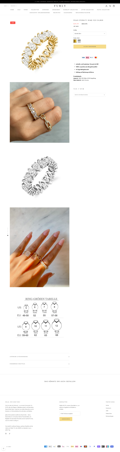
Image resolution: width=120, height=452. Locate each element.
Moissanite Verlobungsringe (40, 12)
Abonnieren (66, 419)
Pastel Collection (103, 9)
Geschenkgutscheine (83, 12)
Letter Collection (87, 9)
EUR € (5, 6)
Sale (19, 9)
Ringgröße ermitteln (17, 364)
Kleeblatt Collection (70, 9)
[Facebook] (78, 88)
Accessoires (68, 12)
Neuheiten (56, 12)
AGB (107, 411)
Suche (107, 405)
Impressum (108, 408)
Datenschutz (109, 413)
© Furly (9, 446)
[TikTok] (9, 433)
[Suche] (110, 6)
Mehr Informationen (81, 94)
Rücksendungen (109, 416)
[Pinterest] (83, 88)
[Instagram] (5, 433)
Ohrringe (45, 9)
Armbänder (56, 9)
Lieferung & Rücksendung (19, 356)
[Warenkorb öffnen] (114, 6)
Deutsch (13, 6)
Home (12, 9)
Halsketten (35, 9)
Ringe (26, 9)
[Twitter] (80, 88)
